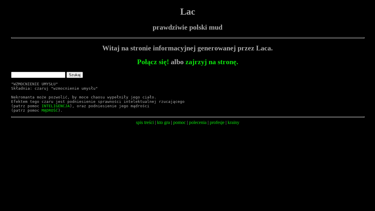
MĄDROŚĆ (50, 110)
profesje (217, 122)
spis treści (145, 122)
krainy (233, 122)
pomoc (179, 122)
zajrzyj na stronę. (211, 62)
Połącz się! (153, 62)
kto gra (163, 122)
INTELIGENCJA (56, 106)
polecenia (198, 122)
